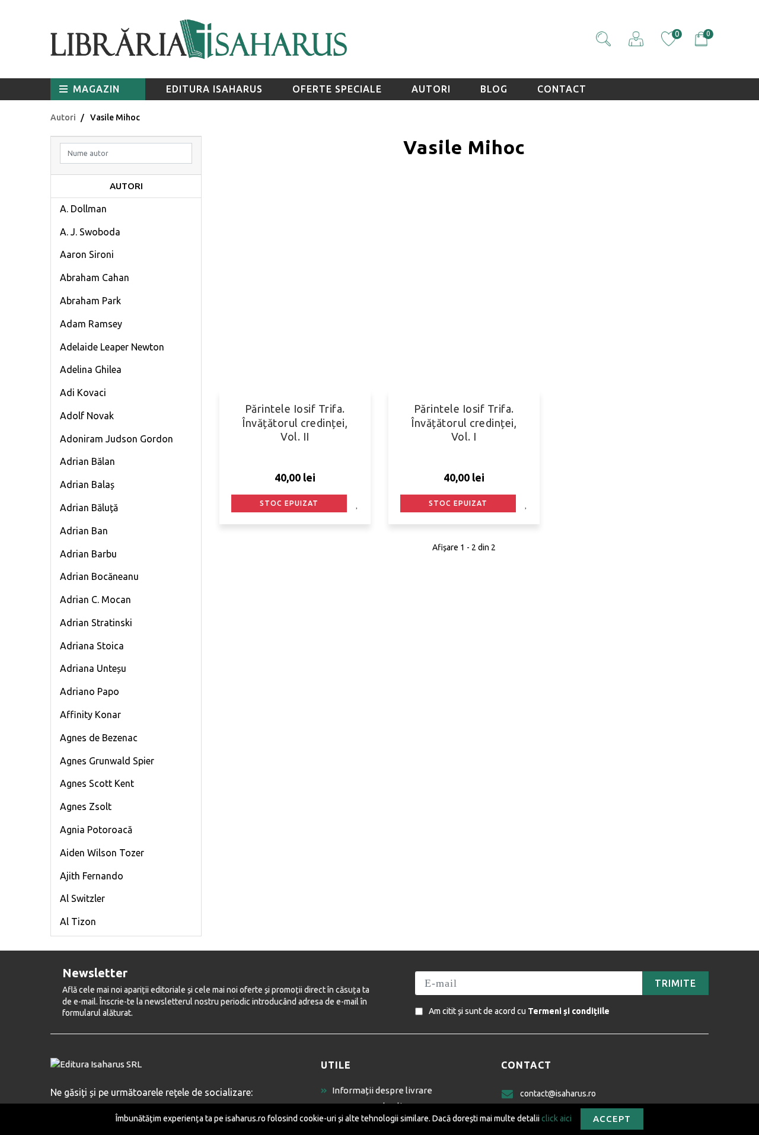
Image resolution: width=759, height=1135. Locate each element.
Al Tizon (78, 921)
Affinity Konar (90, 714)
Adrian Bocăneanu (99, 576)
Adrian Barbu (88, 554)
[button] (603, 38)
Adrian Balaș (87, 484)
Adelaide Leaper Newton (112, 347)
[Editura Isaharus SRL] (266, 39)
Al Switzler (82, 898)
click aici (556, 1118)
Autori (431, 89)
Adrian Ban (84, 530)
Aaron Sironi (87, 254)
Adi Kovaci (83, 392)
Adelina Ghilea (91, 369)
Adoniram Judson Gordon (116, 438)
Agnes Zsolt (85, 806)
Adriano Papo (89, 691)
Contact (561, 89)
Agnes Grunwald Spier (107, 760)
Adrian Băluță (89, 507)
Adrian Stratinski (96, 622)
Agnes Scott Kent (97, 783)
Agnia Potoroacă (96, 829)
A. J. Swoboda (90, 232)
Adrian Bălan (87, 461)
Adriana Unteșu (93, 668)
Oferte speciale (337, 89)
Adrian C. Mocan (95, 599)
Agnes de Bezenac (99, 737)
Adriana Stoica (92, 645)
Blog (494, 89)
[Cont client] (636, 38)
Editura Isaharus (214, 89)
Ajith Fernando (91, 876)
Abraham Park (90, 300)
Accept (612, 1119)
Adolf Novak (87, 415)
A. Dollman (83, 208)
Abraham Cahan (94, 277)
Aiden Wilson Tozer (102, 852)
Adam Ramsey (91, 323)
